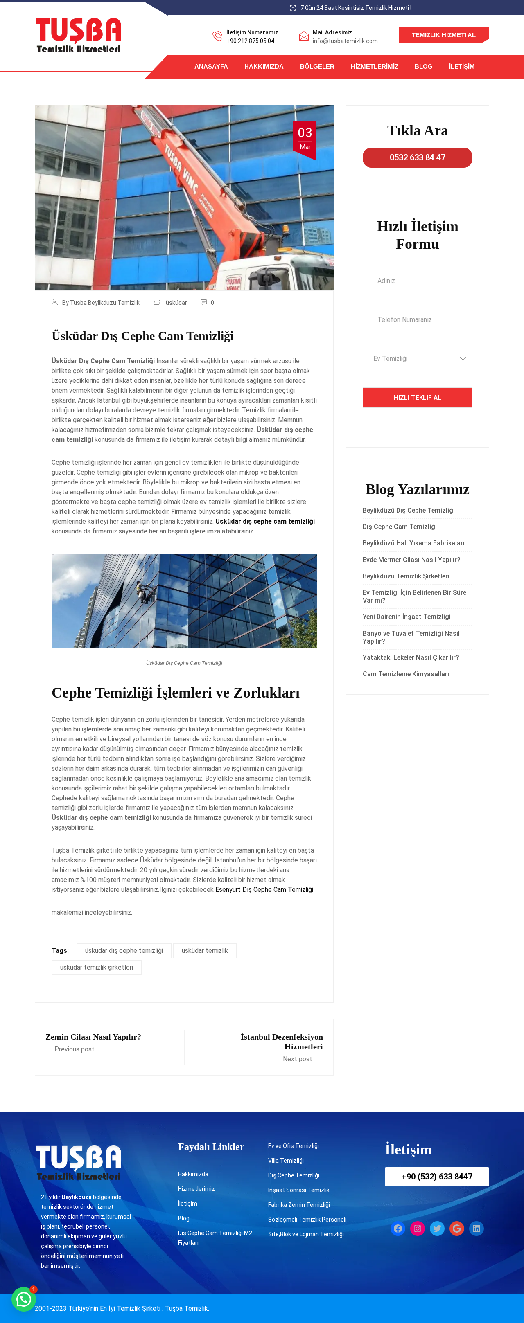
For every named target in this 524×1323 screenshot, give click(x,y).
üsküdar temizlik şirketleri (96, 967)
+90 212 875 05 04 (250, 41)
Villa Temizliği (286, 1160)
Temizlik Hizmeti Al (444, 35)
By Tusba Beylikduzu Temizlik (101, 302)
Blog (424, 66)
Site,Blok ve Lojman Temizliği (306, 1234)
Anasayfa (211, 66)
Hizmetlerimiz (374, 66)
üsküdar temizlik (205, 950)
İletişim (462, 66)
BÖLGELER (317, 66)
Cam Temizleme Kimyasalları (407, 674)
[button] (23, 1299)
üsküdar (176, 302)
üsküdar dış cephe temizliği (124, 950)
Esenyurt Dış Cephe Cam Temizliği (264, 889)
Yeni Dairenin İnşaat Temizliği (407, 617)
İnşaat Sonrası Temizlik (299, 1190)
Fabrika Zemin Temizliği (299, 1205)
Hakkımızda (264, 66)
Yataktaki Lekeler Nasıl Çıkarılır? (411, 658)
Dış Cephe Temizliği (293, 1175)
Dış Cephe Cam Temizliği (400, 527)
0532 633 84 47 (417, 157)
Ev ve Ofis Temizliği (293, 1146)
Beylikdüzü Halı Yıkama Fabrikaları (414, 543)
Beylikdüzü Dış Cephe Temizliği (409, 510)
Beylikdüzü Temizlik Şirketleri (406, 576)
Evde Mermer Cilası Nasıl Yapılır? (412, 560)
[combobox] (417, 359)
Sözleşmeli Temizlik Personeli (307, 1219)
